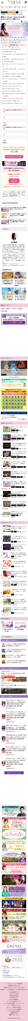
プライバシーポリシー (13, 987)
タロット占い (3, 374)
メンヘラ (23, 541)
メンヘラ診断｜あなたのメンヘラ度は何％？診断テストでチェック (18, 538)
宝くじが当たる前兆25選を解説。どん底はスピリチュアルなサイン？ (18, 563)
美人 (18, 584)
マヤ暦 (24, 448)
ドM (2, 533)
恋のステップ (9, 596)
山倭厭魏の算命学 (14, 1012)
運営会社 (2, 989)
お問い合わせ (24, 989)
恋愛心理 (19, 531)
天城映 (7, 703)
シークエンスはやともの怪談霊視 (14, 1009)
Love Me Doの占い (14, 997)
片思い (22, 703)
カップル (16, 594)
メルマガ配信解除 (9, 989)
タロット (17, 440)
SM (22, 531)
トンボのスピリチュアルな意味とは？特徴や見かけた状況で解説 (18, 609)
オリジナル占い (18, 715)
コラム (15, 531)
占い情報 (21, 548)
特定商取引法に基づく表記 (14, 985)
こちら (17, 263)
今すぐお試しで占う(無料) (14, 156)
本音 (9, 14)
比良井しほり (9, 750)
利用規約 (20, 983)
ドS (25, 531)
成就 (25, 576)
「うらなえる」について (11, 983)
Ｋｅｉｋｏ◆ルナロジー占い (14, 1005)
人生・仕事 (13, 430)
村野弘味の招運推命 (14, 995)
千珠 (9, 478)
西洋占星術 (17, 548)
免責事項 (6, 987)
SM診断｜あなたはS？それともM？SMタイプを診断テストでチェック (19, 528)
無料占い (4, 14)
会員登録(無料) (7, 186)
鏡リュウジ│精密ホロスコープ (14, 1001)
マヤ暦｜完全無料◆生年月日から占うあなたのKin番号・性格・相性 (18, 445)
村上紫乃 (17, 458)
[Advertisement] (14, 340)
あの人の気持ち (12, 12)
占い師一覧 (22, 987)
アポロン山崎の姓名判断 (14, 1011)
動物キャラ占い (14, 558)
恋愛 (21, 12)
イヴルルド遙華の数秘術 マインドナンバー (14, 1003)
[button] (14, 368)
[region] (14, 369)
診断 (12, 531)
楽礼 (7, 762)
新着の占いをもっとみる (14, 772)
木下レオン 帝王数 (14, 993)
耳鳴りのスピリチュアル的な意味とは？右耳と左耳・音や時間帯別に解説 (18, 573)
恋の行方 (8, 719)
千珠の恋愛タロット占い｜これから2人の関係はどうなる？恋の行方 (18, 473)
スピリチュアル (17, 566)
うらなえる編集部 (5, 498)
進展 (7, 478)
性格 (21, 584)
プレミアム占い (4, 12)
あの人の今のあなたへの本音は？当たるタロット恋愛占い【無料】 (18, 463)
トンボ (7, 614)
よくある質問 (17, 989)
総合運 (19, 738)
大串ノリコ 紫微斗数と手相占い (14, 1007)
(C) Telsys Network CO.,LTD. (14, 1018)
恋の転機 (22, 717)
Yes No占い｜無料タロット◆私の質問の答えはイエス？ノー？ (13, 371)
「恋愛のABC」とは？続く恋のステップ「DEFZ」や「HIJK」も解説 (18, 591)
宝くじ (7, 568)
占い (17, 12)
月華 (7, 729)
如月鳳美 (14, 14)
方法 (15, 576)
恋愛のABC (4, 596)
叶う (2, 578)
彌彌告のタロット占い (14, 1014)
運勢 (7, 740)
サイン (23, 566)
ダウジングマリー (10, 715)
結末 (21, 705)
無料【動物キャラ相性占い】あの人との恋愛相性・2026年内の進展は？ (18, 483)
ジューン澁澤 (9, 738)
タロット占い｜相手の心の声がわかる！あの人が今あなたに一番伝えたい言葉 (18, 453)
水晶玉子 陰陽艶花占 (14, 999)
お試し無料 (20, 14)
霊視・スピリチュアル (15, 703)
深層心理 (19, 541)
